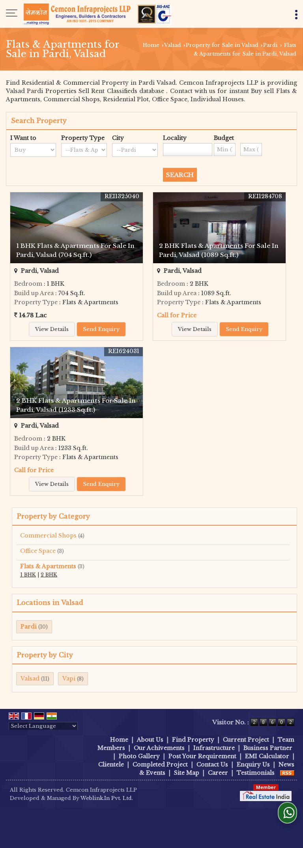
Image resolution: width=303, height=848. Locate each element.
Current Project (246, 739)
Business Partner (267, 747)
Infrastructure (214, 747)
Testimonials (256, 772)
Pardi (270, 45)
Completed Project (160, 764)
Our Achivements (159, 747)
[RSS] (287, 772)
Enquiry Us (253, 764)
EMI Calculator (267, 756)
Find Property (193, 739)
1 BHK (28, 575)
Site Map (186, 772)
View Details (52, 329)
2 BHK (49, 575)
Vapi (68, 678)
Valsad (172, 45)
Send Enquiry (101, 329)
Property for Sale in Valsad (222, 45)
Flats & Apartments (48, 566)
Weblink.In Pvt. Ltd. (106, 798)
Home (151, 45)
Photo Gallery (139, 756)
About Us (150, 739)
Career (218, 772)
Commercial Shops (48, 535)
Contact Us (212, 764)
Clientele (111, 764)
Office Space (38, 550)
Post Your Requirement (202, 756)
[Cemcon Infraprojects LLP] (98, 14)
